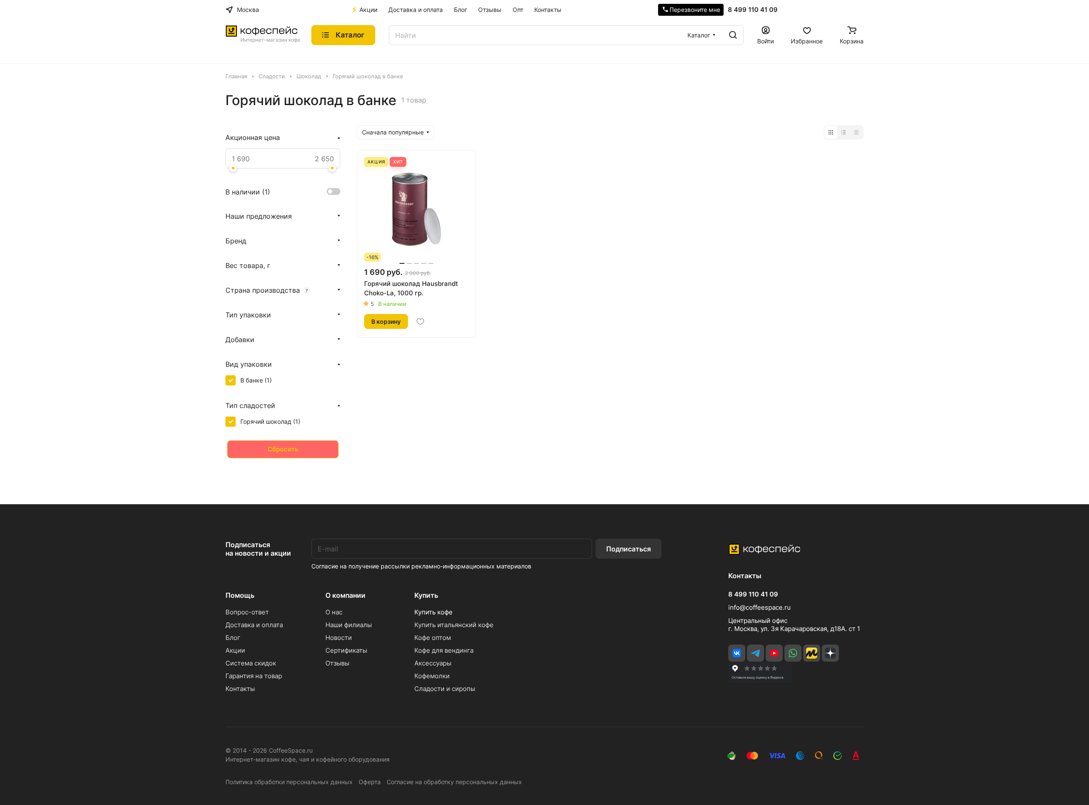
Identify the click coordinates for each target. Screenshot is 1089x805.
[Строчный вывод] (843, 132)
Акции (235, 650)
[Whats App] (792, 653)
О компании (345, 595)
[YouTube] (774, 653)
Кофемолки (432, 676)
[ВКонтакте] (736, 653)
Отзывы (337, 663)
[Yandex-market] (811, 653)
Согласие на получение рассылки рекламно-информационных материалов (421, 566)
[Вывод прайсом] (856, 132)
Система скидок (250, 663)
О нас (333, 612)
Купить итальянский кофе (453, 625)
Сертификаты (346, 650)
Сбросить (283, 449)
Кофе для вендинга (443, 650)
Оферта (370, 781)
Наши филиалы (348, 625)
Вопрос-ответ (247, 612)
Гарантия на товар (253, 676)
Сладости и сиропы (444, 689)
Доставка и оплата (254, 625)
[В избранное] (420, 322)
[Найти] (733, 35)
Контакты (240, 689)
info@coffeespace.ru (759, 607)
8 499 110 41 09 (753, 10)
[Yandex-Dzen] (830, 653)
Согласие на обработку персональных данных (454, 781)
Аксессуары (432, 663)
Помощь (239, 595)
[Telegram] (755, 653)
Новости (338, 638)
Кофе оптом (432, 638)
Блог (232, 638)
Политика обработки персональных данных (289, 781)
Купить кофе (433, 612)
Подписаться (628, 549)
